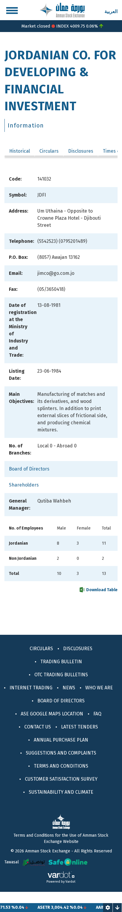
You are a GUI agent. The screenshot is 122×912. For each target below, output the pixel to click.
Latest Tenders (79, 727)
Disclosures (80, 151)
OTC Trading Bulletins (61, 674)
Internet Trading (30, 688)
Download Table (101, 589)
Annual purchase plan (61, 740)
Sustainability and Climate (61, 792)
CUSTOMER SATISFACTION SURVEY (61, 779)
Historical (19, 151)
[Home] (62, 9)
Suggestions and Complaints (61, 753)
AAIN (95, 907)
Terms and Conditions (61, 766)
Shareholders (24, 485)
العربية (111, 11)
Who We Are (99, 688)
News (68, 688)
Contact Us (37, 727)
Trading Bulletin (61, 661)
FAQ (97, 714)
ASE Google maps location (52, 714)
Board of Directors (29, 469)
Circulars (49, 151)
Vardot (70, 882)
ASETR (39, 907)
